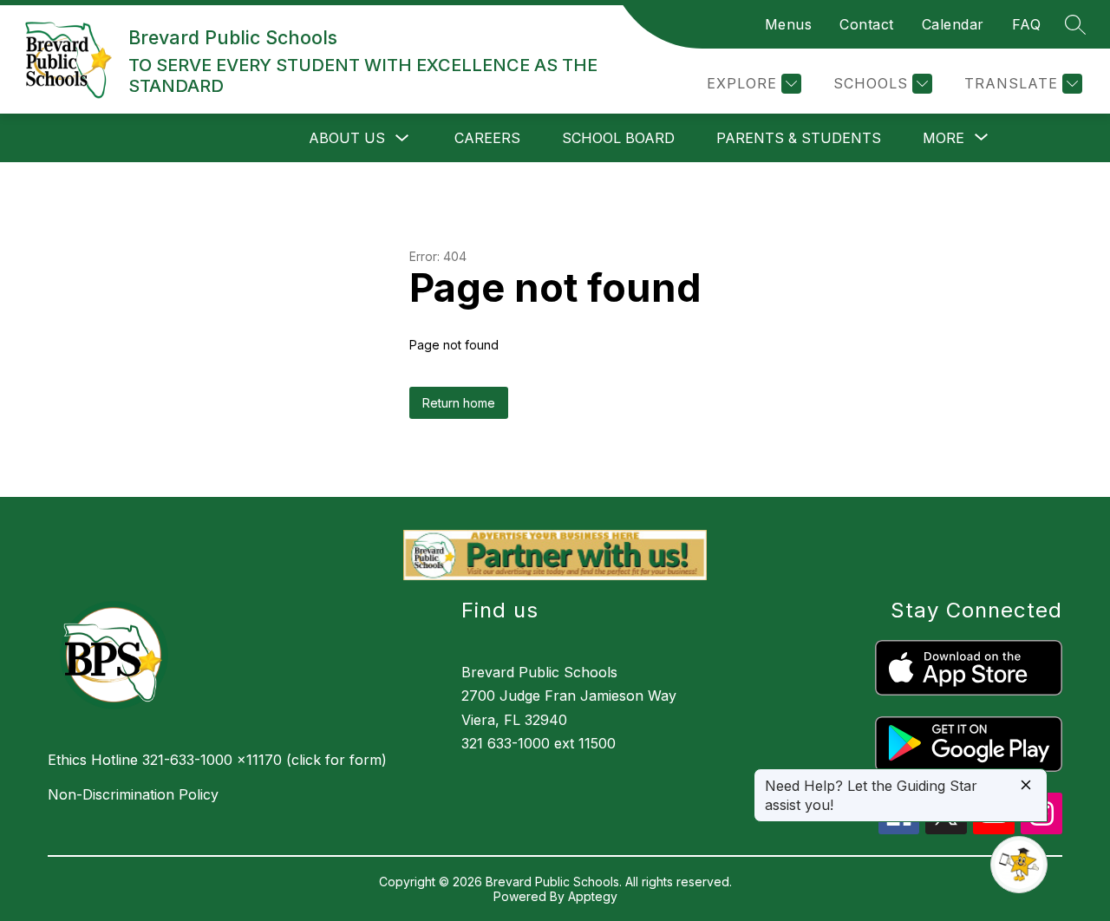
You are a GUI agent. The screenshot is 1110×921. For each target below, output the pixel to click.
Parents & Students (798, 138)
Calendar (953, 24)
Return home (458, 402)
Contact (866, 24)
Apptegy (592, 896)
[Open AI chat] (1019, 864)
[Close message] (1026, 786)
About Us (347, 138)
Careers (487, 138)
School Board (618, 138)
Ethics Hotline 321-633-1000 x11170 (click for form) (217, 759)
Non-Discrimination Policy (133, 794)
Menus (789, 24)
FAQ (1026, 24)
